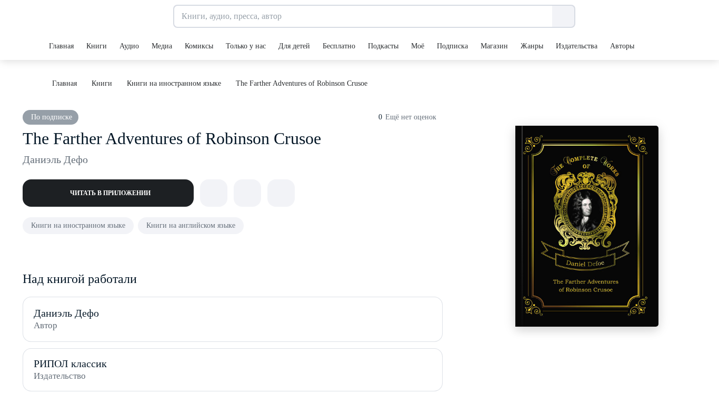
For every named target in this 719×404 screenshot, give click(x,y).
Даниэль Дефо (55, 159)
